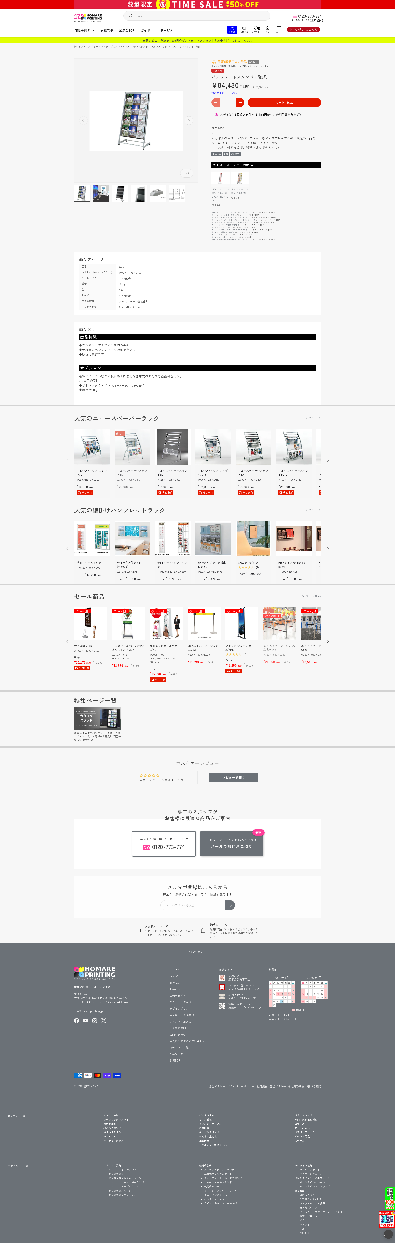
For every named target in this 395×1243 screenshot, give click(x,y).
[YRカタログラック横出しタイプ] (213, 538)
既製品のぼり (307, 1195)
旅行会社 (222, 237)
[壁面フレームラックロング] (173, 538)
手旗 (302, 1228)
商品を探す (82, 30)
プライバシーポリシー (240, 1086)
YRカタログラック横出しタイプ (212, 565)
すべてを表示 (311, 596)
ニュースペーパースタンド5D (172, 473)
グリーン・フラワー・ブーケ (220, 1190)
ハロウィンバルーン (311, 1174)
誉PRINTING (91, 1086)
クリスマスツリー (119, 1174)
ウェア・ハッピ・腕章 (312, 1203)
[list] (136, 120)
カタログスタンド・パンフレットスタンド (125, 46)
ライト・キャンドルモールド (220, 1203)
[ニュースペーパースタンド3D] (92, 447)
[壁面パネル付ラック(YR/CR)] (132, 538)
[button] (278, 30)
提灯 (302, 1220)
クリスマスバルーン (120, 1190)
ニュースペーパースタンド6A (253, 473)
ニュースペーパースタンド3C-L (293, 473)
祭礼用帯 (305, 1233)
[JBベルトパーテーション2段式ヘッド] (279, 623)
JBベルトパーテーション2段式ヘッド (279, 648)
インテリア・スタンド (217, 1199)
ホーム (214, 212)
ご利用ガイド (178, 996)
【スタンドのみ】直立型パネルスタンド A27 (128, 648)
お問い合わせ (178, 1034)
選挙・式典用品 (308, 1216)
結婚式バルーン (213, 1186)
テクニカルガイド (180, 1002)
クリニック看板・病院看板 (229, 225)
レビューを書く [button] (233, 777)
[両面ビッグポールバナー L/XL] (166, 623)
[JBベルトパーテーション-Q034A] (204, 623)
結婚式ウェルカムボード (218, 1174)
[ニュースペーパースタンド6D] (132, 447)
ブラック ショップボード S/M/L (241, 648)
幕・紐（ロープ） (310, 1207)
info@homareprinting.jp (88, 1011)
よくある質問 (178, 1028)
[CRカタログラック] (253, 538)
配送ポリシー (278, 1086)
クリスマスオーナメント (122, 1169)
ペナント (305, 1224)
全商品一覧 (223, 234)
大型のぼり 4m (83, 646)
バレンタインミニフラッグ (315, 1186)
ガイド (145, 30)
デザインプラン (179, 1009)
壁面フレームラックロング (172, 565)
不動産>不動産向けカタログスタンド (233, 230)
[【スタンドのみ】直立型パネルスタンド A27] (128, 623)
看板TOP (107, 30)
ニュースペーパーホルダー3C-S (213, 473)
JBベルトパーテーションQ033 (316, 648)
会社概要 (175, 983)
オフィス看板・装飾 (226, 215)
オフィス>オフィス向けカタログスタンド (235, 212)
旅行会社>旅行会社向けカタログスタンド (235, 239)
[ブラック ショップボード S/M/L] (241, 623)
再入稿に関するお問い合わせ (187, 1041)
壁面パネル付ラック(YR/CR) (129, 565)
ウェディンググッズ (215, 1195)
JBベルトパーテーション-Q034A (204, 648)
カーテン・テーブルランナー (220, 1169)
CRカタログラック (249, 563)
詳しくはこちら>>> (239, 40)
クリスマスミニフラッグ (122, 1195)
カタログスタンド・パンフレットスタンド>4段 (237, 220)
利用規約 (262, 1086)
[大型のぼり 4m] (90, 623)
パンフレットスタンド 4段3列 (186, 46)
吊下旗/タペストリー (312, 1199)
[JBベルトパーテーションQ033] (317, 623)
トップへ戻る (195, 951)
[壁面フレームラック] (92, 538)
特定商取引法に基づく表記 (304, 1086)
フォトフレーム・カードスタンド (223, 1178)
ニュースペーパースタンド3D (92, 473)
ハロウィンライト (310, 1169)
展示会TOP (127, 30)
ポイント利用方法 (180, 1021)
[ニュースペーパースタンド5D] (173, 447)
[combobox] (197, 15)
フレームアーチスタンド (218, 1182)
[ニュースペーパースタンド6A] (253, 447)
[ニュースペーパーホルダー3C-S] (213, 447)
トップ (174, 976)
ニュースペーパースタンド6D (132, 473)
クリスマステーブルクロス (124, 1186)
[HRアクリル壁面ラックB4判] (294, 538)
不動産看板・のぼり (226, 232)
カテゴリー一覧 (179, 1047)
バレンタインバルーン (312, 1182)
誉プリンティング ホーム (87, 46)
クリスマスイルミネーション (125, 1178)
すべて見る (313, 418)
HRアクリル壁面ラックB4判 (292, 565)
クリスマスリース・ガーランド (126, 1182)
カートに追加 (284, 102)
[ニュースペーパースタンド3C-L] (294, 447)
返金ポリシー (217, 1086)
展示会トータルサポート (185, 1015)
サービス (166, 30)
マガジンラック (159, 46)
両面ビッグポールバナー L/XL (165, 648)
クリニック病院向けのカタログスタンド (234, 222)
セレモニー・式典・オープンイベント (321, 1211)
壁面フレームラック (89, 563)
